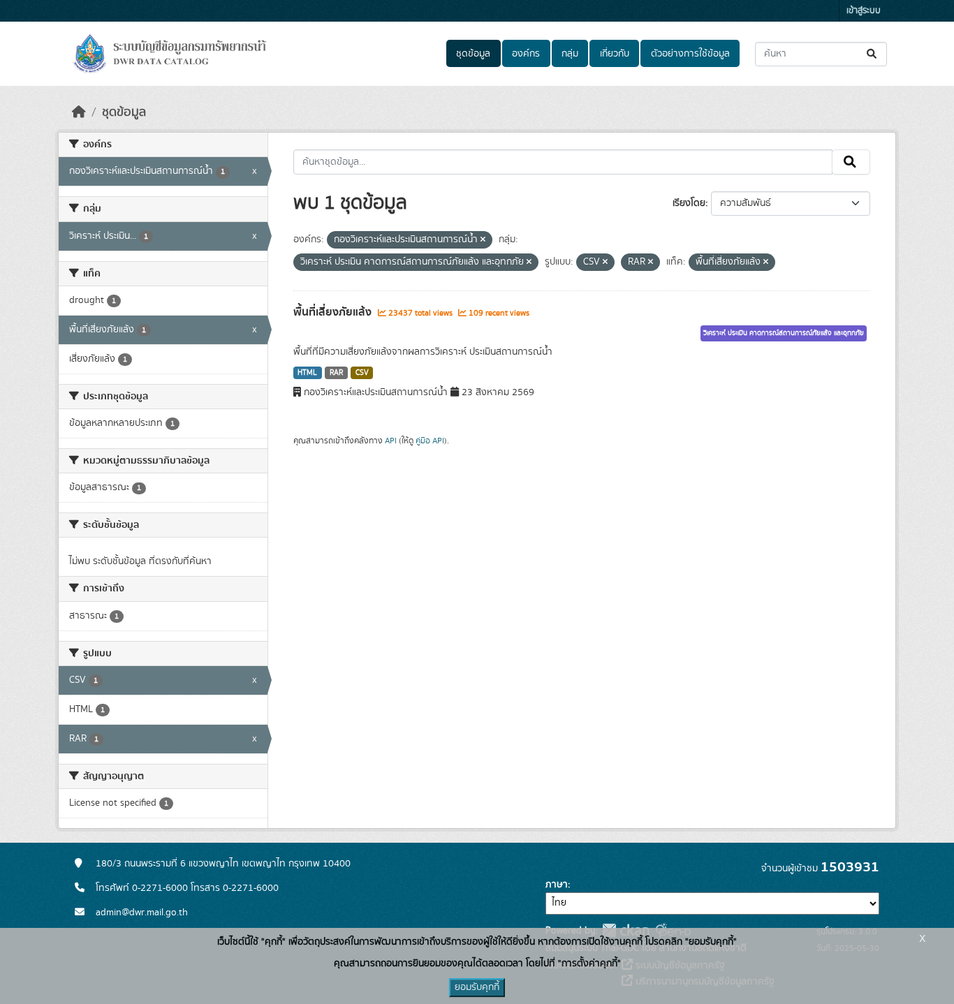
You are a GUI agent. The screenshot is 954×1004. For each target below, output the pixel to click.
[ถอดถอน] (482, 240)
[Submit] (873, 54)
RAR (336, 372)
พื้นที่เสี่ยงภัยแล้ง (333, 312)
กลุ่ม (570, 54)
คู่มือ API (430, 440)
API (391, 440)
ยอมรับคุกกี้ (477, 987)
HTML (307, 372)
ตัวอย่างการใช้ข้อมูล (690, 54)
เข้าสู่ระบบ (863, 10)
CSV (362, 372)
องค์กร (526, 54)
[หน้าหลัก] (79, 112)
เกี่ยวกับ (614, 54)
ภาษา (556, 885)
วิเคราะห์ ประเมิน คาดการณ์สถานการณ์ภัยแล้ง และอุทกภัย (783, 333)
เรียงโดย (689, 203)
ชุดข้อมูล (473, 54)
